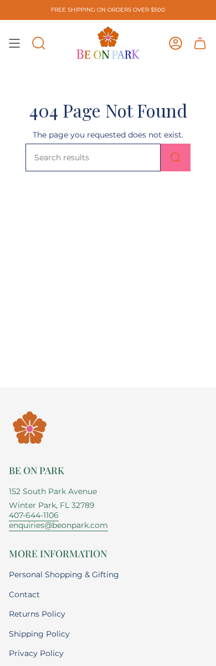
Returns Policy (37, 614)
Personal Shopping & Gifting (64, 574)
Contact (24, 594)
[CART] (200, 43)
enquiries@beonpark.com (58, 525)
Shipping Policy (39, 634)
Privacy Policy (36, 653)
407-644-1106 (34, 515)
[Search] (176, 157)
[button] (39, 43)
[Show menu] (14, 43)
